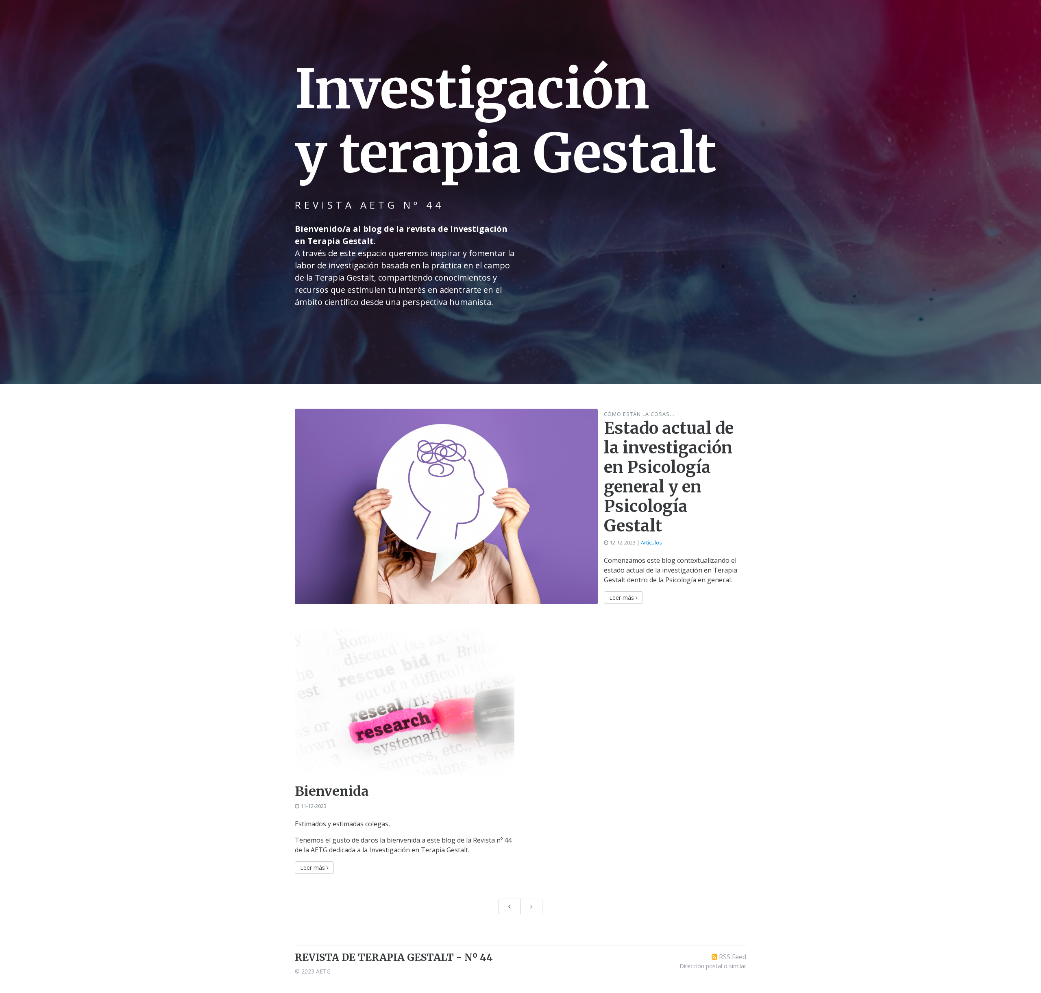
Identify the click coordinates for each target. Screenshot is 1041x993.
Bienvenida (332, 791)
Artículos (651, 542)
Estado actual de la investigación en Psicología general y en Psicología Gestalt (669, 477)
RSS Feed (732, 956)
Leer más (622, 597)
